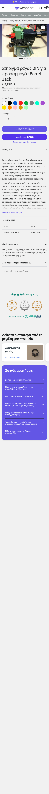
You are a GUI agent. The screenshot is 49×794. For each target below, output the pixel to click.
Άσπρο (4, 103)
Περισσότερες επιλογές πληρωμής (24, 142)
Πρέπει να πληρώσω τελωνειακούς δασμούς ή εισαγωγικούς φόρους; (20, 404)
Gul (4, 107)
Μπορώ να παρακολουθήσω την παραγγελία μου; (19, 414)
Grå (32, 103)
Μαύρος (10, 103)
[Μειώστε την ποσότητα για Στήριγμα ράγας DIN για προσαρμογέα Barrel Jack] (4, 119)
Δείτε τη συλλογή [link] (12, 358)
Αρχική (4, 15)
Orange (10, 107)
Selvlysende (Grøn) (26, 107)
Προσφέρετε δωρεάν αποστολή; (19, 396)
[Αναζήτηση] (41, 8)
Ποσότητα (6, 114)
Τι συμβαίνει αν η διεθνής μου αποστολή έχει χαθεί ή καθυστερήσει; (21, 423)
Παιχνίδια (14, 15)
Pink (15, 107)
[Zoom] (43, 27)
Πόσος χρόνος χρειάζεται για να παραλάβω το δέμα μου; (19, 388)
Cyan (37, 103)
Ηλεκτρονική (26, 15)
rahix (26, 271)
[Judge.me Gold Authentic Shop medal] (24, 305)
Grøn (26, 103)
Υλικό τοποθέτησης (10, 244)
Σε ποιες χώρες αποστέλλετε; (18, 380)
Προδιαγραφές (8, 220)
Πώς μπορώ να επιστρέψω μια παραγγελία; (18, 432)
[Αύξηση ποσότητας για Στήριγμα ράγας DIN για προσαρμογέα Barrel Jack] (13, 119)
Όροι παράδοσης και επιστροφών (16, 263)
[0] (45, 8)
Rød (21, 103)
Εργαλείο (37, 15)
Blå (15, 103)
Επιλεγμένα (7, 150)
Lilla (43, 103)
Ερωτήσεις (21, 88)
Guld (21, 107)
